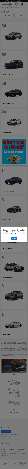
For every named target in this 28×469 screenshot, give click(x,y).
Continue (14, 238)
